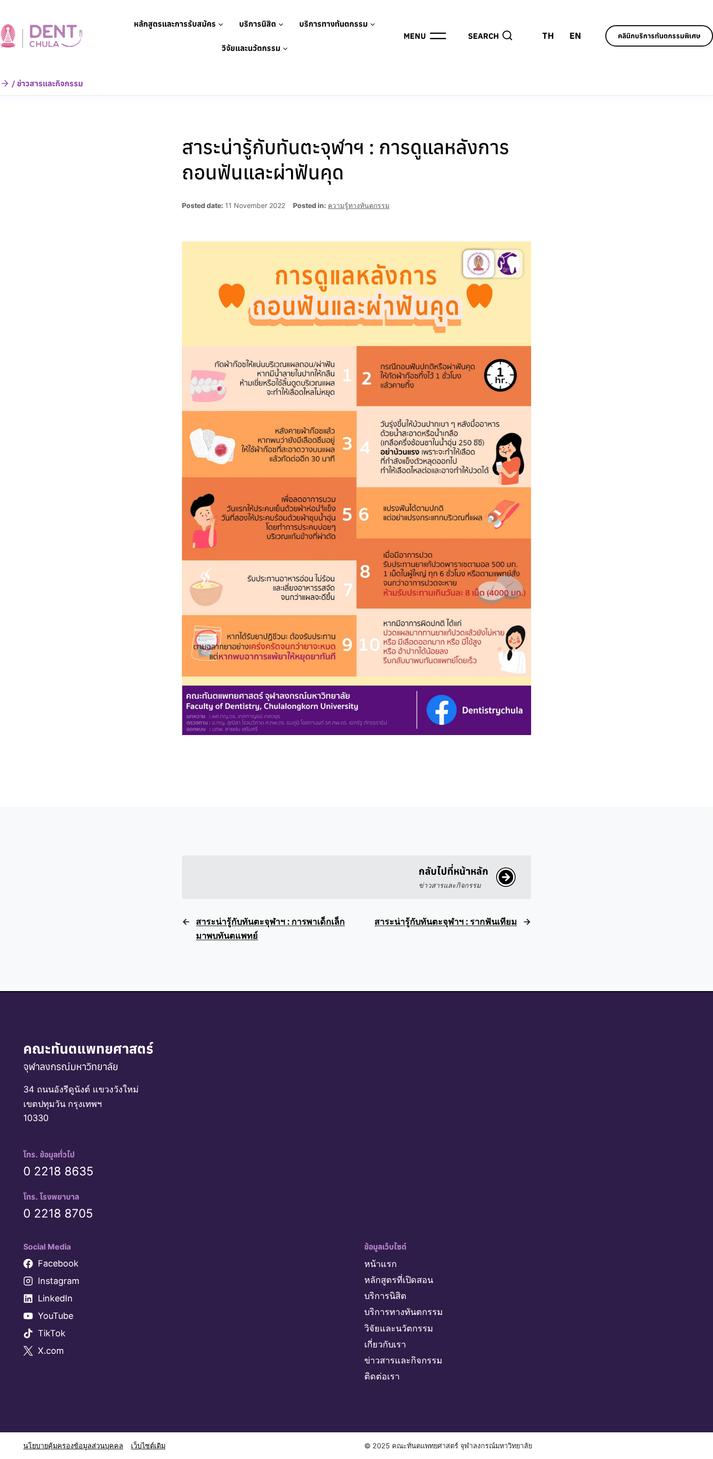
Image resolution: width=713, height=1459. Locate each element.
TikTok (51, 1333)
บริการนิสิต (385, 1296)
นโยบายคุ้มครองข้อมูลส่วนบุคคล (73, 1446)
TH (548, 35)
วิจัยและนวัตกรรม (398, 1328)
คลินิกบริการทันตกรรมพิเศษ (659, 36)
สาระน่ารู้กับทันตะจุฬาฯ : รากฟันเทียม (445, 921)
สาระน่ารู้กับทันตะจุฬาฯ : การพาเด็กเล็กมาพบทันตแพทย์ (270, 928)
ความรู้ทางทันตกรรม (358, 205)
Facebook (58, 1263)
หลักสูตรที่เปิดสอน (398, 1280)
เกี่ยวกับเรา (385, 1344)
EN (575, 35)
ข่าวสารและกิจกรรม (403, 1360)
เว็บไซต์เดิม (148, 1446)
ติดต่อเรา (382, 1376)
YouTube (55, 1316)
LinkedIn (55, 1298)
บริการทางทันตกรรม (403, 1312)
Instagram (59, 1281)
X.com (51, 1351)
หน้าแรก (380, 1264)
